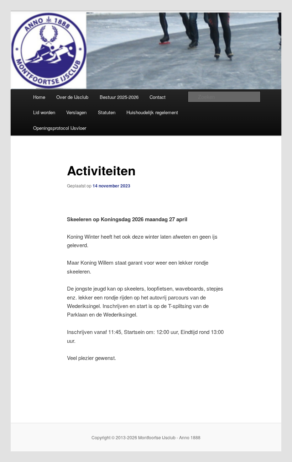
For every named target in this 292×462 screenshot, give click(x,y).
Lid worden (44, 112)
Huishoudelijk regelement (152, 112)
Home (39, 97)
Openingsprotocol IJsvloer (59, 127)
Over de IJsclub (72, 97)
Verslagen (76, 112)
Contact (158, 97)
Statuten (106, 112)
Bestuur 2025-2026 (119, 97)
